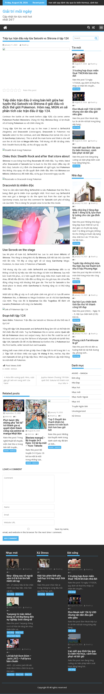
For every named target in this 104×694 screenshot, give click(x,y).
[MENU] (101, 27)
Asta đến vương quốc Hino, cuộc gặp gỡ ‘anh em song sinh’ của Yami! (19, 380)
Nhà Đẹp (76, 243)
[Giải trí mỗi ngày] (5, 27)
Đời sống (76, 89)
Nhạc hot (76, 387)
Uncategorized (79, 411)
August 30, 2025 (33, 431)
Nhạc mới (76, 392)
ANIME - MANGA (11, 369)
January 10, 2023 (14, 607)
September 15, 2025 (13, 413)
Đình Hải (8, 416)
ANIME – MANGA (79, 373)
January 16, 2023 (45, 569)
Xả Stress (76, 415)
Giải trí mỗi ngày (17, 11)
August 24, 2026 (80, 141)
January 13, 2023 (14, 569)
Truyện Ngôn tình (80, 406)
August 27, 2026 (80, 64)
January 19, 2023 (56, 412)
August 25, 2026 (80, 102)
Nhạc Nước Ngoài (80, 396)
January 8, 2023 (14, 649)
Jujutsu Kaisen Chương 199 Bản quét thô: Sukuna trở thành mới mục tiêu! (55, 380)
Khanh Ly (25, 45)
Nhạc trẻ (76, 401)
